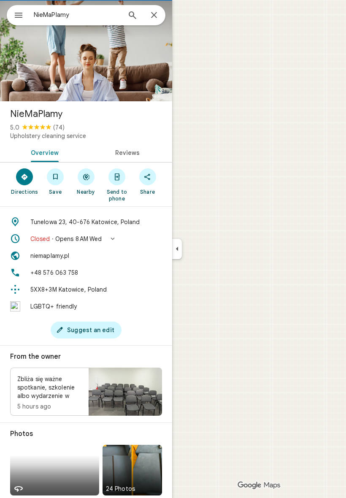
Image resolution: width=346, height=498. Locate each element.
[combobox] (77, 15)
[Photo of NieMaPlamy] (86, 50)
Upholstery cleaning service (48, 136)
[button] (86, 238)
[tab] (43, 152)
